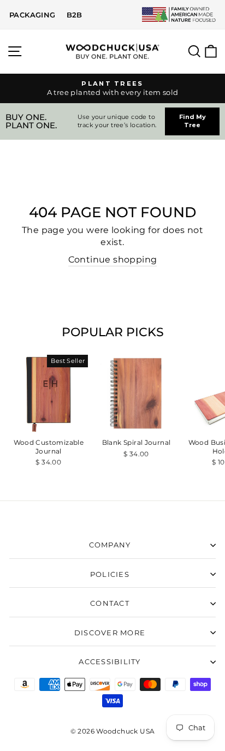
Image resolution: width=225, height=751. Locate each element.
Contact (109, 603)
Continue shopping (112, 259)
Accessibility (109, 662)
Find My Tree (192, 121)
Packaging (32, 14)
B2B (74, 14)
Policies (109, 574)
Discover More (109, 633)
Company (110, 545)
